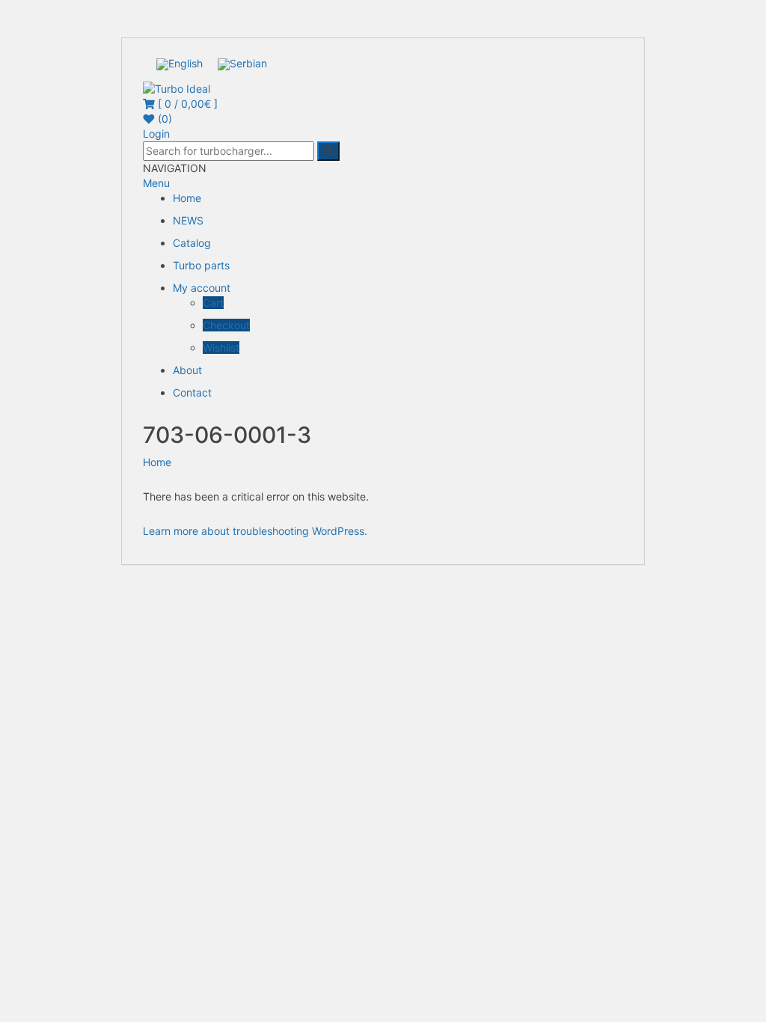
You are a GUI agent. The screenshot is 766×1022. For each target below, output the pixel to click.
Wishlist (221, 347)
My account (201, 287)
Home (187, 198)
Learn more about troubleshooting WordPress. (255, 530)
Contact (192, 392)
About (187, 370)
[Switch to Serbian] (242, 65)
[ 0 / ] (186, 103)
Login (156, 133)
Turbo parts (201, 265)
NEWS (188, 220)
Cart (213, 302)
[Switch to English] (179, 65)
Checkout (226, 325)
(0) (163, 118)
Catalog (192, 242)
